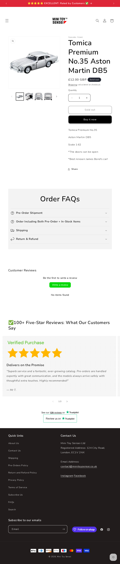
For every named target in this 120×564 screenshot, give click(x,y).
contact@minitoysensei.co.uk (79, 466)
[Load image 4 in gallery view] (48, 97)
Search (12, 509)
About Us (13, 443)
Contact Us (14, 450)
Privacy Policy (16, 480)
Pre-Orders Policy (18, 465)
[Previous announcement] (6, 3)
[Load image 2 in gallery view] (29, 97)
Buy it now (90, 119)
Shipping (72, 84)
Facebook (80, 475)
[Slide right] (56, 96)
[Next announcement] (113, 3)
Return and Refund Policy (22, 472)
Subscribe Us (15, 494)
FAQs (11, 502)
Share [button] (74, 169)
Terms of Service (17, 487)
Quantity (72, 90)
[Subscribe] (63, 529)
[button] (6, 20)
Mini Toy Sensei (64, 556)
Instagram (67, 475)
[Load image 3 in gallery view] (38, 97)
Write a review (60, 285)
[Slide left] (11, 96)
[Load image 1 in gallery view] (20, 97)
